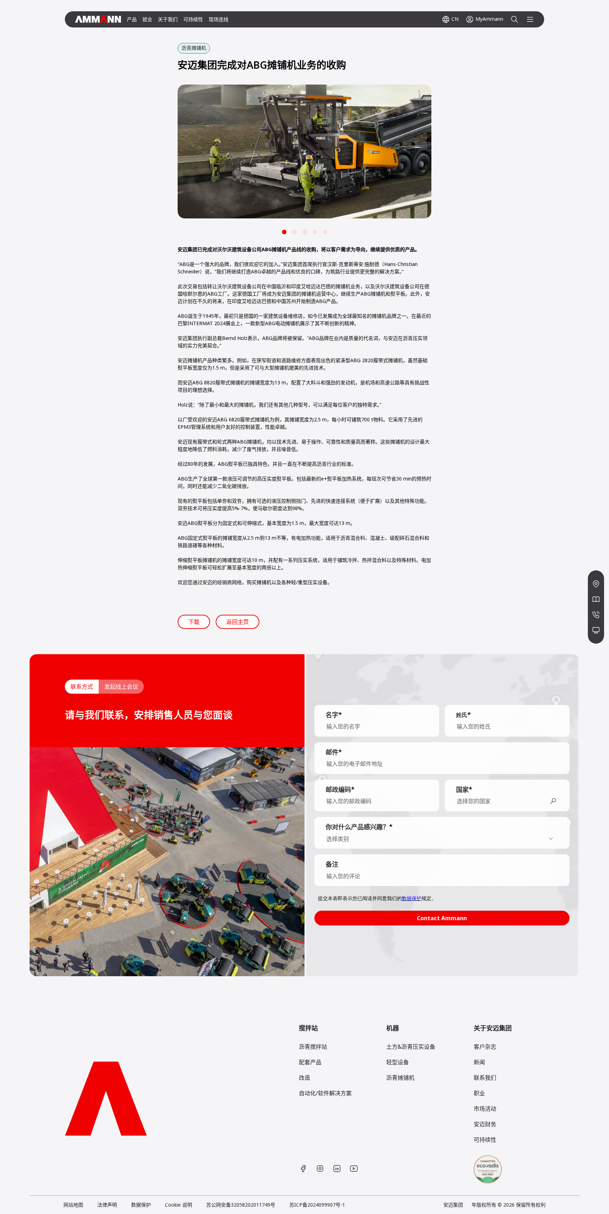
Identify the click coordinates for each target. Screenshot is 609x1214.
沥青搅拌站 (313, 1047)
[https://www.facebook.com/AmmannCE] (303, 1168)
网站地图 (73, 1204)
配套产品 (310, 1062)
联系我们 (485, 1078)
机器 (392, 1028)
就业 (147, 19)
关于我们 (168, 19)
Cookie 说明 (178, 1204)
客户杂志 (485, 1047)
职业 (479, 1093)
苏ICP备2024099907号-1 (317, 1204)
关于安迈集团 (493, 1028)
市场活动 (485, 1109)
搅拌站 (308, 1028)
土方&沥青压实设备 (410, 1047)
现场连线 (218, 19)
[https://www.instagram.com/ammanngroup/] (320, 1168)
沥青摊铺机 (400, 1078)
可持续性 (193, 19)
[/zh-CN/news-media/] (596, 599)
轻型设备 (397, 1062)
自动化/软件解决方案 (325, 1093)
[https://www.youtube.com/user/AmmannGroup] (354, 1168)
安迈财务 (485, 1124)
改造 (304, 1078)
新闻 (479, 1062)
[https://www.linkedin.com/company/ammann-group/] (337, 1168)
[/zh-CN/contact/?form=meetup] (596, 630)
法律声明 (107, 1204)
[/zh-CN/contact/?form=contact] (596, 615)
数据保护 (141, 1204)
